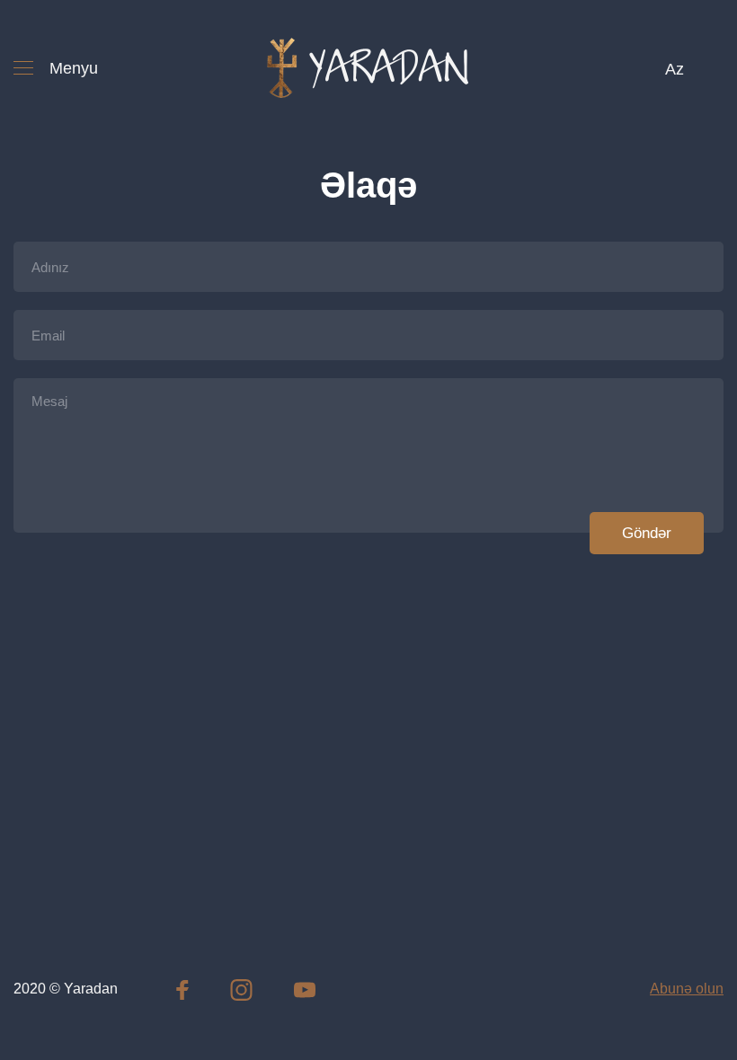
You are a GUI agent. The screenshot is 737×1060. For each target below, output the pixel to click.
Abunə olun (687, 988)
